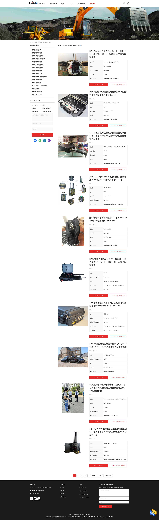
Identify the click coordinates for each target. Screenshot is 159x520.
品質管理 (62, 493)
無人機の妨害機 (36, 50)
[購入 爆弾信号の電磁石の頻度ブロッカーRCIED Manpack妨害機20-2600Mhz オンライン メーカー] (73, 231)
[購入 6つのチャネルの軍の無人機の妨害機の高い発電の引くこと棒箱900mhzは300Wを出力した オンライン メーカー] (73, 442)
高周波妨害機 (36, 88)
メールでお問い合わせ (118, 84)
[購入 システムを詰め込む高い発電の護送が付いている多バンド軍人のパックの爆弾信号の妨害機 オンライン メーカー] (73, 146)
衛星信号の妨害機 (37, 80)
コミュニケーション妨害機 (39, 86)
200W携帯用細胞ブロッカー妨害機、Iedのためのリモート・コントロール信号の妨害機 (107, 262)
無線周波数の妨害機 (37, 56)
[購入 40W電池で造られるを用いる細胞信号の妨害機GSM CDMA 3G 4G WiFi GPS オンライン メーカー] (73, 316)
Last (100, 475)
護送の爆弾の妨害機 (37, 68)
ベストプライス (98, 84)
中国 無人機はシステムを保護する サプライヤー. (57, 516)
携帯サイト (76, 514)
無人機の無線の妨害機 (38, 59)
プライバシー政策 (86, 514)
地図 (70, 514)
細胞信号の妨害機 (37, 71)
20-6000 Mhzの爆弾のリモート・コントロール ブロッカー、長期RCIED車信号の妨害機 (107, 54)
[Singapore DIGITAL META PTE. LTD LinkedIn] (38, 498)
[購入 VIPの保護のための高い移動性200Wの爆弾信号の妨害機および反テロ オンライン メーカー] (73, 105)
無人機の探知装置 (37, 74)
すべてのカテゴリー (84, 497)
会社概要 (62, 487)
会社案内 (62, 490)
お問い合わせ (63, 497)
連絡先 (42, 135)
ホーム (31, 42)
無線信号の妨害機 (37, 53)
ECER (112, 516)
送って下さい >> (105, 506)
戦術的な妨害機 (36, 83)
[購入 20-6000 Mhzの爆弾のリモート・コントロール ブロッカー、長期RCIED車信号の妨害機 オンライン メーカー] (73, 64)
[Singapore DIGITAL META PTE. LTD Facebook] (31, 498)
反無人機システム (37, 94)
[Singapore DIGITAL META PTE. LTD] (35, 2)
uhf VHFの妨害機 (37, 91)
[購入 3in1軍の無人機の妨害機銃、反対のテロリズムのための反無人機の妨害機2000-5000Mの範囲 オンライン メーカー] (73, 398)
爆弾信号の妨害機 (37, 62)
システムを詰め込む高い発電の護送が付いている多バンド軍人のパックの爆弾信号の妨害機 (107, 136)
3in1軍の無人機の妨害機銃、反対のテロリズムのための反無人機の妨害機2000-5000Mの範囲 (107, 388)
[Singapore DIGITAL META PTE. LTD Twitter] (35, 498)
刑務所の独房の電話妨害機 (39, 77)
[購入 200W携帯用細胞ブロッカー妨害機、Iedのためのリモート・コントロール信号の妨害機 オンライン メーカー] (73, 272)
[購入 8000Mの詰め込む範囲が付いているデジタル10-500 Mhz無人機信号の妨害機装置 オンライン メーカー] (73, 357)
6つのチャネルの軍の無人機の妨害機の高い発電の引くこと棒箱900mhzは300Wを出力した (108, 432)
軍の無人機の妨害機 (37, 65)
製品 (36, 42)
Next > (94, 475)
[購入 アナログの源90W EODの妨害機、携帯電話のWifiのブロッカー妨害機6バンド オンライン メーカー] (73, 190)
